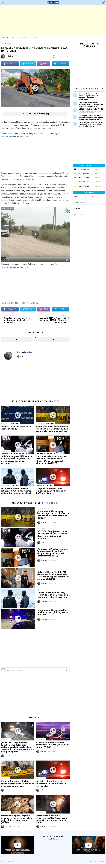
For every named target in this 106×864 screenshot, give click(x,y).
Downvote (53, 339)
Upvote (16, 339)
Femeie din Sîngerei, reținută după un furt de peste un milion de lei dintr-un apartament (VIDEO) (16, 819)
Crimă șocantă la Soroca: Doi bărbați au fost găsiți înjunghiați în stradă (53, 612)
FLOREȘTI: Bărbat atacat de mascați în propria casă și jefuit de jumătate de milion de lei (91, 117)
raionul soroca (10, 303)
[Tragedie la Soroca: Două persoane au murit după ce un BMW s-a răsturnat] (53, 477)
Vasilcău (34, 303)
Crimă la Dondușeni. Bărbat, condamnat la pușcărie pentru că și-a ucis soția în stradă (17, 783)
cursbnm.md (80, 214)
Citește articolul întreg (34, 114)
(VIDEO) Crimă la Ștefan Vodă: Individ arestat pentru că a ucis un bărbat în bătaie (90, 111)
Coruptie (5, 453)
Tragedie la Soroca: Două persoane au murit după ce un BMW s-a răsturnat (51, 491)
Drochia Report (100, 861)
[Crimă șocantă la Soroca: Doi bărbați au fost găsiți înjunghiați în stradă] (18, 619)
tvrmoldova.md (30, 179)
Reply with (67, 670)
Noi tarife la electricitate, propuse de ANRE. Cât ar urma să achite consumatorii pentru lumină (51, 819)
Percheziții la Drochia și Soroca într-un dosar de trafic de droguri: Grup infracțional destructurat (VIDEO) (51, 460)
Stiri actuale (13, 453)
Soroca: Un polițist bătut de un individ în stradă (16, 428)
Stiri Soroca (15, 423)
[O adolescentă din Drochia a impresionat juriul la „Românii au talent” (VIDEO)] (53, 731)
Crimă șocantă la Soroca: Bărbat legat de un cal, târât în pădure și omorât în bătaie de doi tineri (52, 429)
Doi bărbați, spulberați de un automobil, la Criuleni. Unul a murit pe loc (51, 783)
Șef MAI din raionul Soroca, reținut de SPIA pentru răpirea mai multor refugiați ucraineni (16, 491)
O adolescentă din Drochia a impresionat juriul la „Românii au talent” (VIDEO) (52, 745)
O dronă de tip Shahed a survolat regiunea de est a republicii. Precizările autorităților (88, 96)
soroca (24, 303)
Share (3, 71)
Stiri (91, 861)
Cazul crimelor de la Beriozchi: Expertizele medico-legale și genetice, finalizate (90, 124)
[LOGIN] (103, 2)
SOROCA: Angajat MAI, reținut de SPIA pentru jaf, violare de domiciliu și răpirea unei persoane (16, 460)
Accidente (40, 485)
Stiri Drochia (41, 453)
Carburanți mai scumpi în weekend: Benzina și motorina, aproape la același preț (90, 104)
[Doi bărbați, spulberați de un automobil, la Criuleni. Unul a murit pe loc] (53, 770)
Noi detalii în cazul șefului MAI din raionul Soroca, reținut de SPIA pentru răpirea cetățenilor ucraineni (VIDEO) (53, 575)
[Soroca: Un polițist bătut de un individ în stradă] (17, 415)
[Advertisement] (53, 20)
